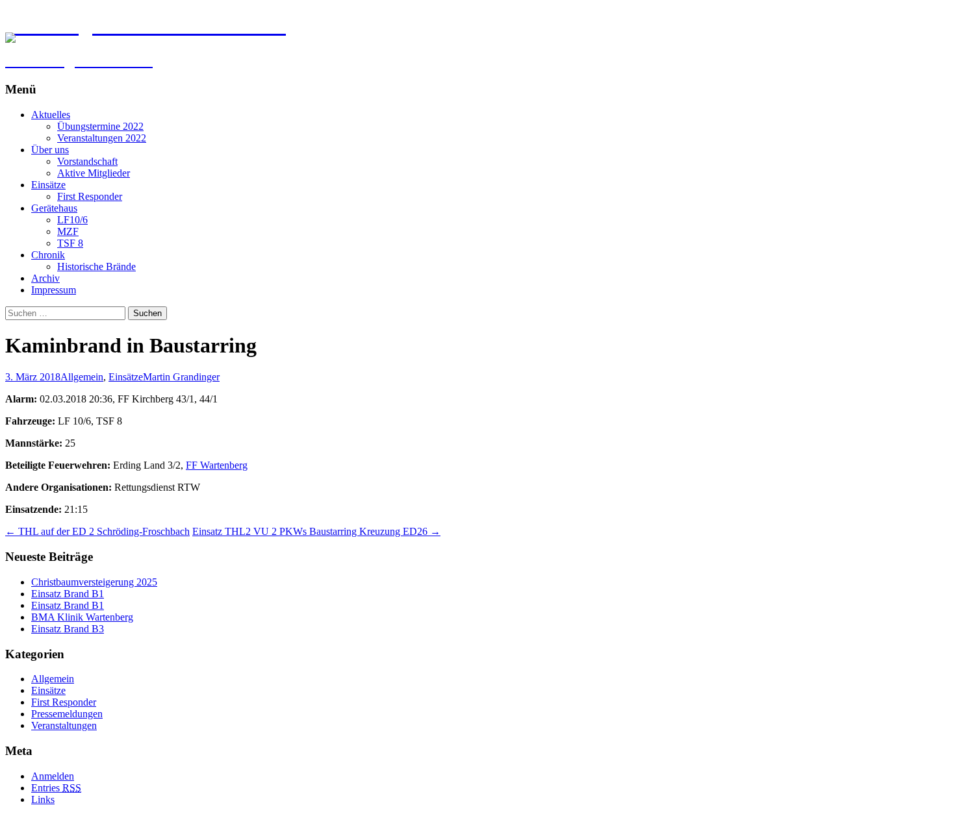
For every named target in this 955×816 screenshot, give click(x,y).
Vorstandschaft (87, 161)
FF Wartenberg (217, 465)
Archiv (45, 278)
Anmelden (52, 776)
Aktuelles (50, 114)
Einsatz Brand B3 (67, 628)
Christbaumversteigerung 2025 (94, 581)
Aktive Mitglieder (93, 173)
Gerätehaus (54, 208)
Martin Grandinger (181, 376)
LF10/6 (72, 219)
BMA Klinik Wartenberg (82, 617)
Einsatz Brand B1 (67, 593)
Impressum (53, 289)
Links (43, 799)
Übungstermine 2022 (100, 126)
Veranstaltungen (64, 725)
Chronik (48, 254)
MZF (68, 231)
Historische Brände (96, 266)
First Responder (89, 196)
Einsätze (48, 184)
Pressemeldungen (67, 713)
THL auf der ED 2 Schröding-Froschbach (97, 531)
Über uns (50, 149)
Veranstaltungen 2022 (101, 137)
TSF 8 (70, 243)
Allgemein (81, 376)
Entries (56, 787)
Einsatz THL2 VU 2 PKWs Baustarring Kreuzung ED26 (316, 531)
